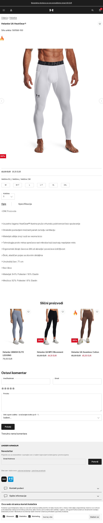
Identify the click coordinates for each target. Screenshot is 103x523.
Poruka (6, 394)
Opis (3, 204)
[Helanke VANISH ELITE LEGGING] (17, 327)
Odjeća (4, 18)
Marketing (36, 516)
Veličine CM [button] (25, 179)
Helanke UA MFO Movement (50, 352)
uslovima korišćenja (23, 470)
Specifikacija (25, 204)
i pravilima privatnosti (38, 470)
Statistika (23, 516)
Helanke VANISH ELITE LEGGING (13, 353)
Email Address (9, 459)
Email (57, 378)
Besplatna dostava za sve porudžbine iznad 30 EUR (51, 3)
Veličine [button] (15, 179)
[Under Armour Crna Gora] (51, 10)
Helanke (13, 18)
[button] (100, 27)
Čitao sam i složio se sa (23, 470)
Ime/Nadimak (8, 378)
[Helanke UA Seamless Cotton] (85, 327)
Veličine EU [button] (5, 179)
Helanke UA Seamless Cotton (85, 352)
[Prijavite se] (11, 9)
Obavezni (10, 516)
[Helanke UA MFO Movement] (51, 327)
